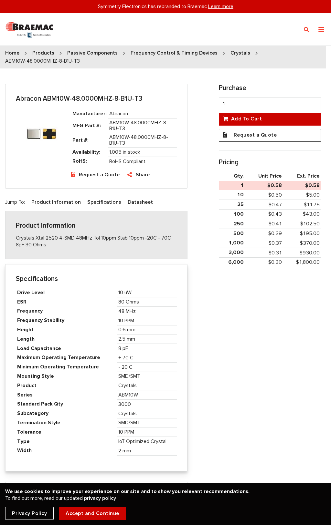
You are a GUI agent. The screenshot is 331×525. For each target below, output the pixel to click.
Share (143, 174)
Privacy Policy (29, 513)
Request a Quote (99, 174)
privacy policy (100, 498)
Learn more (220, 6)
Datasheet (140, 202)
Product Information (56, 202)
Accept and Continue (92, 513)
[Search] (306, 29)
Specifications (104, 202)
